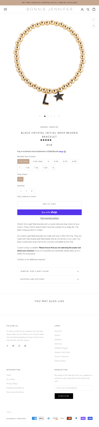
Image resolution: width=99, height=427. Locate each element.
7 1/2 (36, 168)
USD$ (8, 412)
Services (58, 344)
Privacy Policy (12, 384)
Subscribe (63, 396)
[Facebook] (7, 345)
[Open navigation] (5, 9)
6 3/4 (74, 161)
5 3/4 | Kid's (38, 161)
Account (58, 331)
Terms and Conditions (15, 392)
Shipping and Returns (32, 279)
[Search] (88, 9)
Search (57, 335)
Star (20, 179)
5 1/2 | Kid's (23, 161)
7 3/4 (45, 168)
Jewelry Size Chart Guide (34, 271)
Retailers (58, 339)
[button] (46, 140)
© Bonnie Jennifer (16, 419)
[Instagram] (19, 345)
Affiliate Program (61, 348)
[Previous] (39, 116)
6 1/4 (56, 161)
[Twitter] (13, 345)
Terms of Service (62, 356)
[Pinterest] (25, 345)
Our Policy (10, 379)
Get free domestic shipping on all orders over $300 (49, 2)
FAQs (8, 375)
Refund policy (60, 361)
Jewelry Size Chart (62, 352)
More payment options (49, 218)
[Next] (59, 116)
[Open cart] (94, 9)
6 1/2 (65, 161)
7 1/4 (27, 168)
